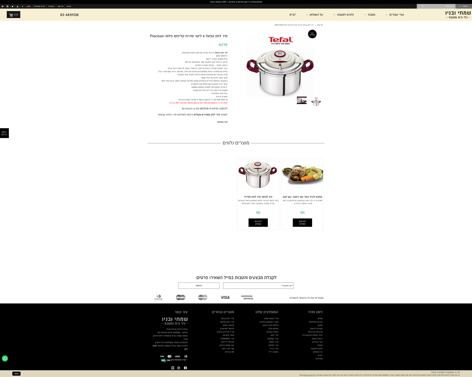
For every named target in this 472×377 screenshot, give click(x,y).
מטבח (320, 345)
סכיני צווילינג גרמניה (225, 332)
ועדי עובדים (317, 342)
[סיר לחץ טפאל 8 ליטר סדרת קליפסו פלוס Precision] (316, 101)
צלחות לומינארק (227, 328)
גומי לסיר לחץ (228, 348)
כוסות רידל (273, 352)
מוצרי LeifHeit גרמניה (268, 322)
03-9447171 (187, 108)
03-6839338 (202, 108)
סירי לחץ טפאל (227, 318)
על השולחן (318, 352)
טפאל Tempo (272, 332)
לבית (292, 14)
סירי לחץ (274, 335)
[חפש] (422, 6)
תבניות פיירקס (227, 342)
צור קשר (60, 6)
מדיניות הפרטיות (309, 375)
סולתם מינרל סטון (270, 325)
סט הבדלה (229, 352)
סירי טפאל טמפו (271, 318)
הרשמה (199, 285)
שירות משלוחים (39, 6)
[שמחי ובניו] (442, 15)
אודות (69, 6)
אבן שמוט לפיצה (226, 345)
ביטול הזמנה (317, 338)
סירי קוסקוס (273, 338)
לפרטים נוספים (302, 222)
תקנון (29, 6)
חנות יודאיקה (228, 335)
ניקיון (320, 355)
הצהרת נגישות (316, 328)
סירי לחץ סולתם (227, 322)
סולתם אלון (273, 328)
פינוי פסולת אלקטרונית (312, 335)
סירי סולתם (273, 345)
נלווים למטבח (317, 348)
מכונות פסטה (228, 325)
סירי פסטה (273, 342)
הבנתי (16, 374)
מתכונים (51, 6)
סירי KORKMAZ (227, 338)
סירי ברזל (274, 348)
